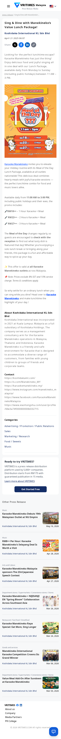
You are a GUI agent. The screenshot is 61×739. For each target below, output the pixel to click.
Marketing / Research (17, 436)
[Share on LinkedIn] (27, 44)
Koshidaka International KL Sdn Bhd (27, 33)
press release (7, 15)
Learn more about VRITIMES (20, 481)
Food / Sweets (13, 441)
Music (8, 446)
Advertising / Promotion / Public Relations (29, 426)
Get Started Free (30, 489)
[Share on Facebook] (21, 44)
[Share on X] (14, 44)
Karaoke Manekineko (16, 164)
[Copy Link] (33, 44)
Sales (8, 431)
